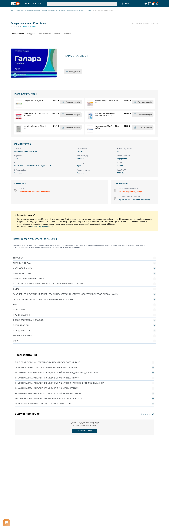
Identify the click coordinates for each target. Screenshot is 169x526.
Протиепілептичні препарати (25, 151)
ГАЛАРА (80, 151)
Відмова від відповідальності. (44, 227)
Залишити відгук (29, 26)
